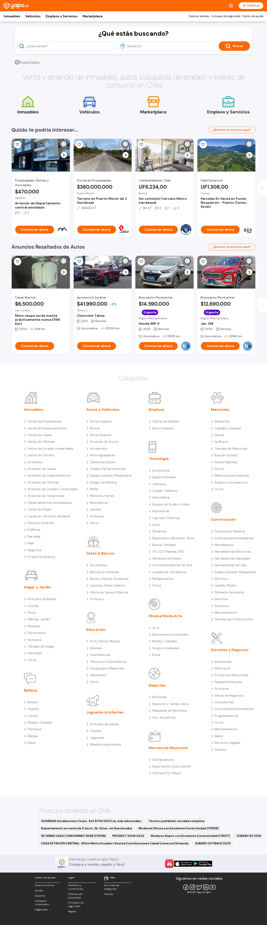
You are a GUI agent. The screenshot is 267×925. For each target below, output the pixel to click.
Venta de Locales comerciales (50, 448)
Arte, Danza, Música (105, 641)
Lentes (33, 716)
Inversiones (223, 661)
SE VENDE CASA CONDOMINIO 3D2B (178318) (73, 836)
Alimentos (222, 421)
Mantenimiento (225, 612)
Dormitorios (37, 633)
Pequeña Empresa (228, 682)
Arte (155, 628)
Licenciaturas (100, 655)
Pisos (31, 612)
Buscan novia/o (226, 455)
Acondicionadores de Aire (172, 565)
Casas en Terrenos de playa (49, 516)
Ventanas (35, 653)
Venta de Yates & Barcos (109, 592)
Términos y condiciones (75, 887)
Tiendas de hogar (41, 646)
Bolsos (33, 702)
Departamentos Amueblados (50, 502)
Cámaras (159, 484)
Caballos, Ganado (227, 428)
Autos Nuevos (100, 435)
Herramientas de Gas (230, 565)
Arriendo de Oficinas (43, 482)
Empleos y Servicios (61, 16)
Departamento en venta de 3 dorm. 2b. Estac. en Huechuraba (86, 828)
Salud (218, 736)
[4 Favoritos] (79, 261)
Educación (96, 629)
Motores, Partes (102, 496)
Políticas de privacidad (75, 895)
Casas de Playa (39, 509)
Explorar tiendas (199, 16)
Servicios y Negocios (230, 649)
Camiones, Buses (102, 462)
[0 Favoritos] (141, 144)
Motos (95, 428)
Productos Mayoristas (231, 675)
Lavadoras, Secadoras (169, 572)
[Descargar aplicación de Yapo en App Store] (183, 864)
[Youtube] (212, 887)
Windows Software (166, 558)
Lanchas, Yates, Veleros (108, 585)
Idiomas (96, 648)
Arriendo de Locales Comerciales (53, 489)
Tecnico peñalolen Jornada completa (176, 821)
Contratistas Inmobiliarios (234, 538)
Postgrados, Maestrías (107, 668)
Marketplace (93, 16)
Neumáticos (99, 502)
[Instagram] (192, 887)
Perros (219, 469)
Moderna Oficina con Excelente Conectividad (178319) (179, 828)
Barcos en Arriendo (104, 572)
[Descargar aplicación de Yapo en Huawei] (169, 863)
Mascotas (220, 409)
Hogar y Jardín (37, 587)
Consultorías (224, 702)
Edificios (34, 529)
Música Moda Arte (165, 615)
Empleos (156, 409)
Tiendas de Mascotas (230, 448)
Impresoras (160, 511)
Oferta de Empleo (165, 421)
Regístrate (41, 909)
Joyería (33, 709)
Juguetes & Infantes (105, 712)
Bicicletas (159, 697)
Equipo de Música (103, 482)
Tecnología (159, 458)
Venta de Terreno (41, 455)
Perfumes (35, 729)
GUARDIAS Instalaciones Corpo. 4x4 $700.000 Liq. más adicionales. (91, 821)
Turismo (220, 749)
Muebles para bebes (105, 744)
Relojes (33, 736)
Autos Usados (101, 421)
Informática (161, 497)
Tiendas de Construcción (233, 619)
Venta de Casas (40, 435)
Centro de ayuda (252, 16)
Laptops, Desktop (166, 518)
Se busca (35, 639)
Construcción (223, 519)
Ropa (31, 743)
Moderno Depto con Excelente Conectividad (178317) (190, 836)
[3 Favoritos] (17, 144)
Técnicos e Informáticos (108, 661)
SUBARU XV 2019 (249, 836)
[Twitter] (199, 887)
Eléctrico (221, 578)
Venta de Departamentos (47, 428)
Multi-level (222, 668)
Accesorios (98, 448)
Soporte (40, 895)
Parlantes (159, 531)
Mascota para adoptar (231, 475)
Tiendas (108, 894)
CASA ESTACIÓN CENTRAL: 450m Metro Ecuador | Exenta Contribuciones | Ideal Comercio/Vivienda (114, 843)
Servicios (221, 599)
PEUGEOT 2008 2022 (128, 836)
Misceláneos (223, 545)
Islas (31, 543)
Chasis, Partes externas (108, 469)
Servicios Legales (227, 743)
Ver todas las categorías (112, 887)
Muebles (34, 626)
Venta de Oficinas (41, 441)
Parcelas (34, 536)
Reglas (72, 911)
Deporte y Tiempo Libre (170, 704)
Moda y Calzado (40, 722)
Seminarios (98, 675)
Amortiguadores (102, 455)
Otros (32, 660)
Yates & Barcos (100, 553)
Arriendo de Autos (104, 441)
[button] (64, 155)
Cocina (33, 606)
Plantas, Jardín (39, 619)
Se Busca (97, 516)
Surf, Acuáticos (163, 717)
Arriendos (35, 462)
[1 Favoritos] (17, 261)
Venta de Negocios (228, 695)
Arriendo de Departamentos (49, 475)
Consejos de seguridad (225, 16)
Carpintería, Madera (229, 531)
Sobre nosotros (44, 885)
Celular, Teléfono (165, 491)
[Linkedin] (206, 887)
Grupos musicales (165, 648)
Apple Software (164, 477)
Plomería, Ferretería (229, 592)
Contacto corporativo (42, 902)
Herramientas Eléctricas (232, 551)
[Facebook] (186, 887)
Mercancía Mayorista (168, 747)
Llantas (95, 509)
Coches (96, 731)
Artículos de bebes (104, 724)
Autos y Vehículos (103, 409)
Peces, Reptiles (225, 462)
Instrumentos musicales (170, 634)
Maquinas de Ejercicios (169, 710)
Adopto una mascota (230, 482)
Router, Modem (164, 545)
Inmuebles (12, 16)
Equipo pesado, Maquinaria (110, 475)
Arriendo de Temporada (46, 496)
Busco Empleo (163, 428)
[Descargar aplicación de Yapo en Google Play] (202, 864)
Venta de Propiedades (45, 421)
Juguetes (97, 737)
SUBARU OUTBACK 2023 (213, 843)
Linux (156, 524)
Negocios (35, 550)
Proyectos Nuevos (41, 557)
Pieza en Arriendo (41, 523)
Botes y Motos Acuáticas (109, 578)
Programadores (226, 716)
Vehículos (32, 16)
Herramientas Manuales (232, 558)
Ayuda (39, 890)
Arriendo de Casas (42, 469)
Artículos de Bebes (42, 599)
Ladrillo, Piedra (225, 585)
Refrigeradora (162, 578)
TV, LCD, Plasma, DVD (168, 551)
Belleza (30, 690)
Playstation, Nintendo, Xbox (173, 538)
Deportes (157, 685)
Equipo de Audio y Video (171, 504)
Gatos (219, 435)
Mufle (94, 489)
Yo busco (97, 599)
